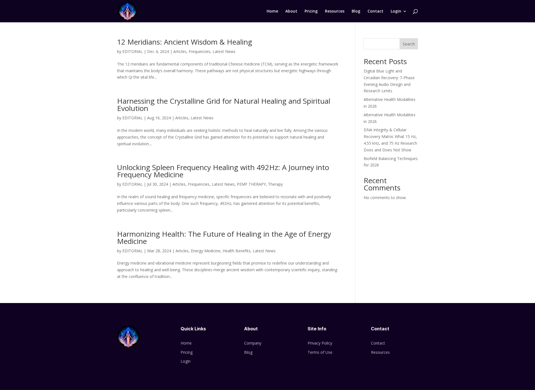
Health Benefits (237, 250)
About (291, 11)
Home (272, 11)
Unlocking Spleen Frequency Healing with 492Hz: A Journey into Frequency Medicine (223, 171)
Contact (375, 11)
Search (409, 44)
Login (396, 11)
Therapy (275, 184)
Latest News (224, 51)
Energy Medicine (205, 250)
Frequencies (199, 51)
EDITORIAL (132, 51)
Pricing (311, 11)
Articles (179, 51)
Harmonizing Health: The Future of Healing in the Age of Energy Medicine (224, 237)
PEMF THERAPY (251, 184)
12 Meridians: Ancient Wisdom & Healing (184, 42)
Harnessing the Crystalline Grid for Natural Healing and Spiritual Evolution (223, 104)
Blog (356, 11)
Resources (334, 11)
